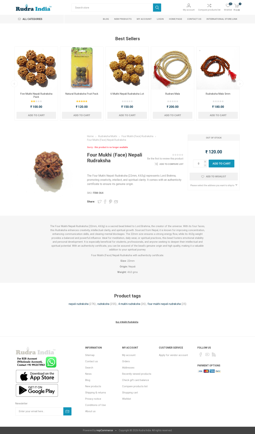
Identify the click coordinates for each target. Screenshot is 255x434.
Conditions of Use (95, 405)
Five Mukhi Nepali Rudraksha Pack (36, 95)
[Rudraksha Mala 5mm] (218, 68)
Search (157, 7)
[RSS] (214, 354)
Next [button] (239, 83)
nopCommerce (104, 430)
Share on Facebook (105, 201)
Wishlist (126, 398)
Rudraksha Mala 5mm (218, 93)
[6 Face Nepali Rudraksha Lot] (127, 68)
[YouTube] (207, 354)
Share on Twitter (99, 201)
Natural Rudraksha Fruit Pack (81, 93)
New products (93, 386)
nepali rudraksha (78, 304)
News (88, 373)
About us (90, 411)
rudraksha (103, 304)
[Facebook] (200, 354)
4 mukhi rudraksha (129, 304)
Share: (91, 201)
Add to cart (36, 115)
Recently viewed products (136, 373)
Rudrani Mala (172, 93)
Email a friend (116, 201)
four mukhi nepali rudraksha (164, 304)
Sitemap (90, 355)
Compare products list (209, 9)
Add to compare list (171, 164)
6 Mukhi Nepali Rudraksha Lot (127, 93)
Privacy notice (93, 398)
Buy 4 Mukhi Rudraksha (127, 322)
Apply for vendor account (173, 355)
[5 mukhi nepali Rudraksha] (36, 68)
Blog (87, 380)
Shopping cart (130, 392)
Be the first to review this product (165, 158)
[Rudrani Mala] (172, 68)
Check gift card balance (135, 380)
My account (189, 9)
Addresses (128, 367)
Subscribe (67, 411)
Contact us (91, 361)
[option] (36, 83)
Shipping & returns (95, 392)
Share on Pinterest (110, 201)
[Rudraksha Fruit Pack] (81, 68)
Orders (126, 361)
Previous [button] (14, 83)
